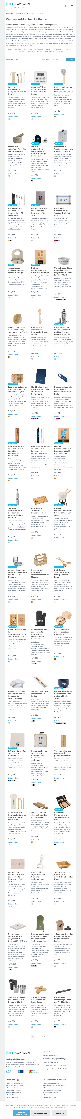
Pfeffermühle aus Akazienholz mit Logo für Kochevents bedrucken (16, 451)
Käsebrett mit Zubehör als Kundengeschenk (39, 510)
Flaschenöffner (28, 49)
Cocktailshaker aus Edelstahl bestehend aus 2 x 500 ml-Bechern (17, 573)
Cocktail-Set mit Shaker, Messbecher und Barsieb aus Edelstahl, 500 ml (63, 331)
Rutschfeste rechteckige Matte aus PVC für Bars (62, 999)
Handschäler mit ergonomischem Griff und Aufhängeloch (38, 875)
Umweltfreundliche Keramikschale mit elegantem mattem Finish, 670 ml (63, 271)
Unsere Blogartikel (12, 1097)
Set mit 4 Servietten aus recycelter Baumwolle (17, 753)
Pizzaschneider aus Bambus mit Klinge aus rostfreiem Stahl (17, 329)
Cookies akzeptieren (21, 1113)
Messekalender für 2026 (14, 1092)
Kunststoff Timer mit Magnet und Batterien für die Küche (39, 90)
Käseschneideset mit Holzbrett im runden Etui (62, 632)
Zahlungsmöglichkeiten (51, 1092)
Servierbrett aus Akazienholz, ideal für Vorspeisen (39, 815)
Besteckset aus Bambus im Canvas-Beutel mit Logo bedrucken (17, 816)
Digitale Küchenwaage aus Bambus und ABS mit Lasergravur (62, 449)
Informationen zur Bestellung (52, 1083)
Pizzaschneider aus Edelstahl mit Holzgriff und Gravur (63, 89)
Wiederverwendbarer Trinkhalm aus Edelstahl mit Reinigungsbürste (41, 449)
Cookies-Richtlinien (60, 1107)
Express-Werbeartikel (13, 1088)
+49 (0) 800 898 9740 (51, 1056)
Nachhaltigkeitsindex (13, 1095)
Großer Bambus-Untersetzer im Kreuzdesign (38, 999)
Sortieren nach (46, 59)
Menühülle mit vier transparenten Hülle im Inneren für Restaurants (40, 390)
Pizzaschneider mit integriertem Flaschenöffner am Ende (63, 390)
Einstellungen (41, 1113)
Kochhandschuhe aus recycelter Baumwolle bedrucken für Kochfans (39, 634)
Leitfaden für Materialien (14, 1090)
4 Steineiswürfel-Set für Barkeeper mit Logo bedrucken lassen (63, 937)
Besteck (9, 49)
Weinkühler (31, 52)
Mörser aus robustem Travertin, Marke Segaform (17, 149)
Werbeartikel (9, 13)
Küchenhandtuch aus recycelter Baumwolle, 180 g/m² (39, 211)
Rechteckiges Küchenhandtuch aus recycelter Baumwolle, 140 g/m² (16, 877)
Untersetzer (21, 52)
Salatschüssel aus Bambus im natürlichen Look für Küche (63, 875)
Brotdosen (18, 49)
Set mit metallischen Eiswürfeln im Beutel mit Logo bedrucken (38, 151)
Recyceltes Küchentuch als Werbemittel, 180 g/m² (62, 211)
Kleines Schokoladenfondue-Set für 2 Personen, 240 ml (63, 511)
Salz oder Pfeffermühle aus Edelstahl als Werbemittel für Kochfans (16, 513)
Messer (48, 49)
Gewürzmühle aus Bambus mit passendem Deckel (62, 753)
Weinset (39, 52)
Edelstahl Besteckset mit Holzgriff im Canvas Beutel (17, 90)
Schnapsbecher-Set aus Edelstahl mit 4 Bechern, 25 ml (17, 999)
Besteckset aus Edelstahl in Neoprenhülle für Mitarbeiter (16, 211)
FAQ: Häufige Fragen (50, 1097)
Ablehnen (59, 1113)
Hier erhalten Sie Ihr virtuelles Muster (54, 1085)
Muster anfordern (49, 1095)
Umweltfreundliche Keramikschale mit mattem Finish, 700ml (63, 694)
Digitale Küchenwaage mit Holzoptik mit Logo (40, 270)
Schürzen (68, 49)
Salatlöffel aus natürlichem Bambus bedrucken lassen (40, 331)
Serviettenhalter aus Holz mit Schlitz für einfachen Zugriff (17, 389)
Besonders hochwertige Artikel (15, 1083)
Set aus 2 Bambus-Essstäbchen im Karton (39, 693)
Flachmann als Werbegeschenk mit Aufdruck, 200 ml (63, 149)
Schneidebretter (58, 49)
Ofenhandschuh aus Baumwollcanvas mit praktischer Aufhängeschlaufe (40, 937)
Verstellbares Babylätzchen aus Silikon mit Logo (16, 270)
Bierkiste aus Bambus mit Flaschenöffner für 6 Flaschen (40, 573)
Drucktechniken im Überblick (15, 1085)
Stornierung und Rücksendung (52, 1090)
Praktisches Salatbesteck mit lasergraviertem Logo (62, 573)
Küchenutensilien (20, 13)
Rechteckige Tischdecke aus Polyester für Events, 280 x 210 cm (17, 937)
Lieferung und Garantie (50, 1088)
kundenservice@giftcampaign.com (56, 1059)
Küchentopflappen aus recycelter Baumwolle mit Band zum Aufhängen (39, 755)
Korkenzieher (39, 49)
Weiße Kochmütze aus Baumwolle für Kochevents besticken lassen (16, 694)
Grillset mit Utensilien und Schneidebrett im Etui (62, 816)
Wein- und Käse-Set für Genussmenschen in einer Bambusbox (17, 633)
